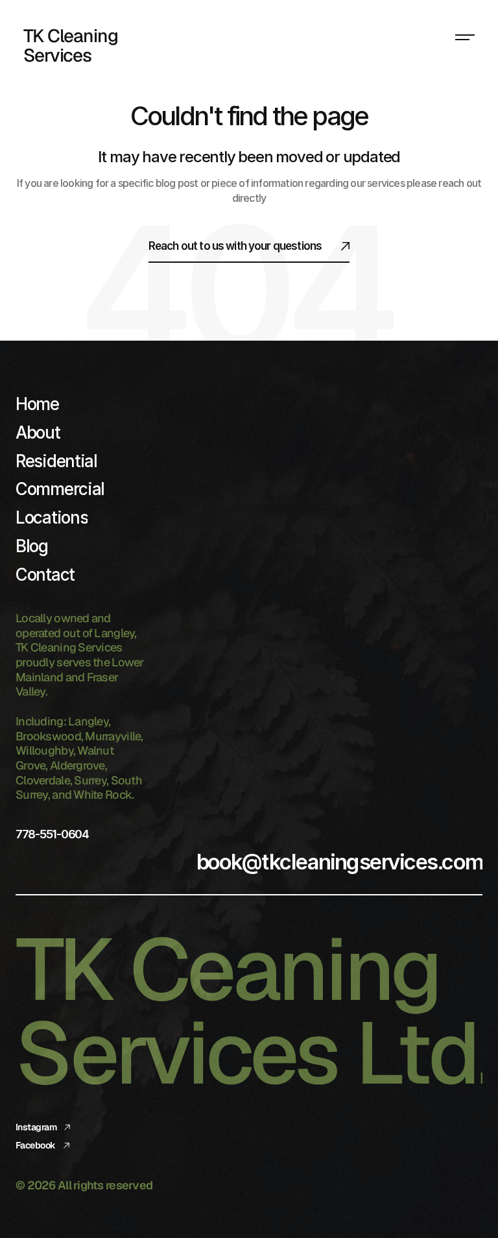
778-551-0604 (52, 834)
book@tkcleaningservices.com (339, 861)
